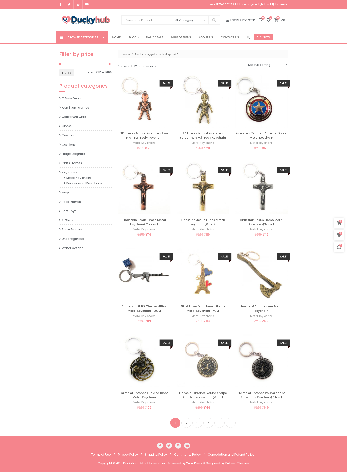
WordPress (194, 463)
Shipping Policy (156, 454)
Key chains (70, 172)
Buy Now (263, 37)
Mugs (66, 192)
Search (214, 20)
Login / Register (242, 20)
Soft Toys (69, 211)
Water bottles (72, 248)
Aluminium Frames (75, 107)
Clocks (67, 126)
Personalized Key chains (84, 183)
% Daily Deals (71, 98)
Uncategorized (73, 239)
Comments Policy (187, 454)
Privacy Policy (128, 454)
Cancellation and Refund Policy (231, 454)
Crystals (68, 135)
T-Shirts (67, 220)
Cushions (69, 144)
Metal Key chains (144, 143)
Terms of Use (101, 454)
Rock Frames (71, 201)
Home (126, 54)
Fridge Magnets (73, 154)
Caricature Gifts (74, 117)
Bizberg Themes (237, 463)
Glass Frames (72, 163)
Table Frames (72, 229)
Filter (66, 73)
